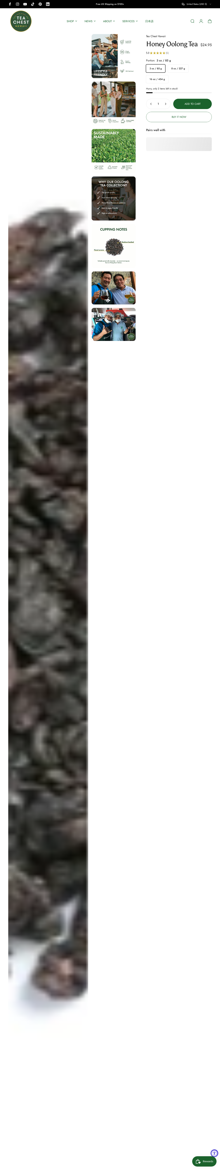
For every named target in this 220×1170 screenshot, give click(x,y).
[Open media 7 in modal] (114, 287)
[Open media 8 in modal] (114, 324)
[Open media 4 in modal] (114, 151)
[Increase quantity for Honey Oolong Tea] (166, 104)
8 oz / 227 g (178, 68)
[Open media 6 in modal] (114, 246)
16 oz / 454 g (157, 79)
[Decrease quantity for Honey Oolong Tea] (150, 104)
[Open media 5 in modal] (114, 198)
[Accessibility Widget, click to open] (214, 1153)
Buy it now (179, 117)
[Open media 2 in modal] (114, 56)
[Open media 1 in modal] (48, 600)
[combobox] (197, 4)
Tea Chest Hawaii (156, 36)
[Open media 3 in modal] (114, 104)
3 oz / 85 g (156, 68)
